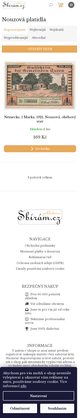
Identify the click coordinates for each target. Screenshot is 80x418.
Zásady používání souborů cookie (40, 268)
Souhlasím (57, 408)
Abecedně (39, 37)
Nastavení (38, 396)
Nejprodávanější (16, 37)
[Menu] (71, 5)
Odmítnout (20, 408)
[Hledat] (51, 5)
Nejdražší (56, 29)
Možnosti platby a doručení (40, 251)
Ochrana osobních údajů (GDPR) (40, 263)
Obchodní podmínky (40, 245)
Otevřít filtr (40, 49)
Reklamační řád (40, 257)
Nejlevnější (38, 29)
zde (23, 386)
